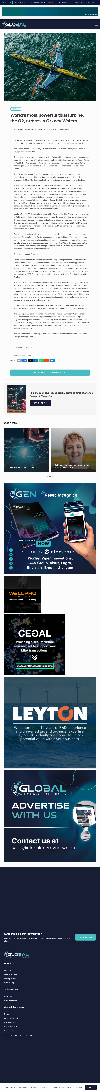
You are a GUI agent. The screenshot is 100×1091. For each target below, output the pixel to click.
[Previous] (4, 450)
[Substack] (31, 1035)
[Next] (96, 450)
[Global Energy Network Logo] (14, 24)
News (6, 1014)
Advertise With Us (11, 1018)
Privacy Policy (10, 979)
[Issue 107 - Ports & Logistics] (16, 399)
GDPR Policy (9, 983)
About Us (8, 970)
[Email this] (19, 360)
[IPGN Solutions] (50, 16)
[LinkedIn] (11, 1035)
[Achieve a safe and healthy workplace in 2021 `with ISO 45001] (26, 450)
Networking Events (11, 1026)
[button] (97, 24)
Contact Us (8, 1030)
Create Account (10, 1000)
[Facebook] (6, 1035)
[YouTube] (16, 1035)
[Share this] (24, 360)
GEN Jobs (8, 996)
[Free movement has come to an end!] (73, 450)
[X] (26, 1035)
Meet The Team (10, 974)
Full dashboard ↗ (91, 2)
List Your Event (10, 1022)
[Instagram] (21, 1035)
